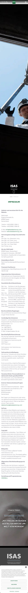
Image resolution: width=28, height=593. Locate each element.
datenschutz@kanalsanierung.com (11, 405)
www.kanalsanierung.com (14, 231)
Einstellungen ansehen (14, 588)
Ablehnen (14, 584)
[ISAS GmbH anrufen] (2, 2)
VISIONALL (4, 478)
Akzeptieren (14, 581)
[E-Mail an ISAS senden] (4, 2)
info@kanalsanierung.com (13, 229)
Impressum (17, 591)
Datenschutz (12, 591)
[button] (26, 567)
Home (11, 196)
